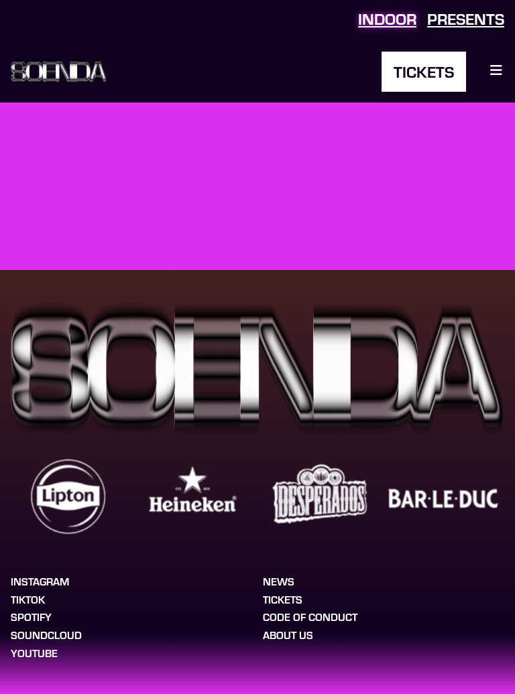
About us (288, 635)
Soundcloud (46, 635)
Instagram (40, 581)
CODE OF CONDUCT (310, 617)
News (278, 581)
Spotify (31, 617)
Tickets (424, 71)
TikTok (28, 599)
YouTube (34, 653)
